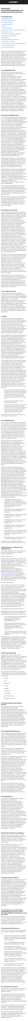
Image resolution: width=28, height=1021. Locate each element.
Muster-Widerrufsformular (7, 574)
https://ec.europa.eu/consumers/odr (9, 919)
